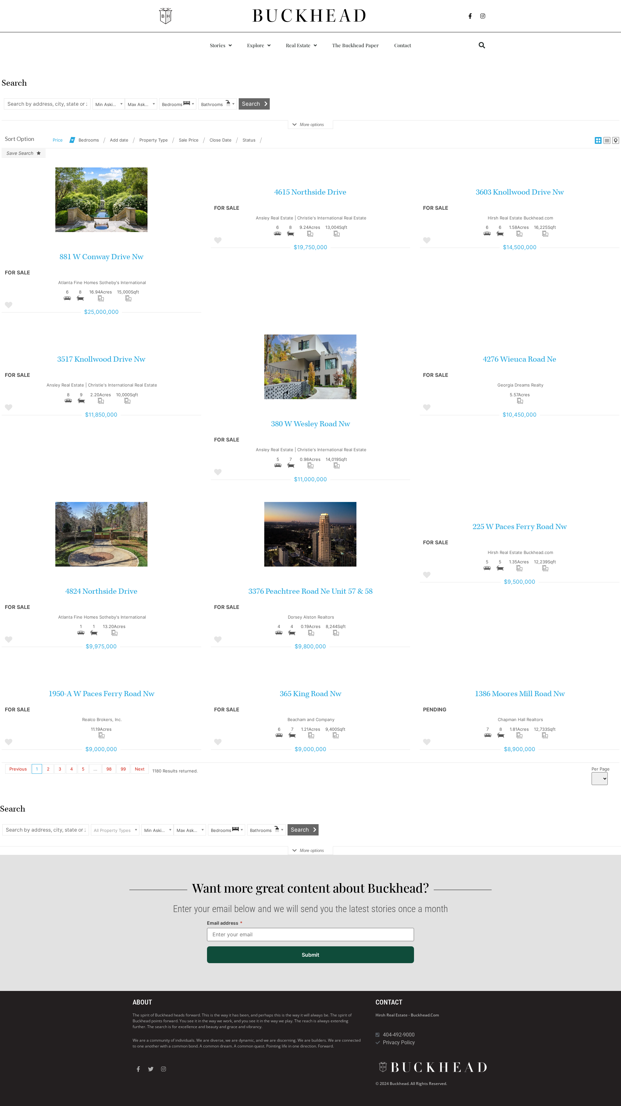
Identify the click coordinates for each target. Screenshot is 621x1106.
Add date (119, 140)
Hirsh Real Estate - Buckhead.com (407, 1015)
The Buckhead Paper (355, 45)
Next (140, 768)
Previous (18, 768)
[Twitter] (150, 1069)
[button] (481, 45)
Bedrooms (89, 140)
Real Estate (298, 45)
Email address (225, 923)
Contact (402, 45)
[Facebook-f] (470, 16)
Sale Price (189, 140)
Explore (255, 45)
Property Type (153, 140)
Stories (217, 45)
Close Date (221, 140)
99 (123, 768)
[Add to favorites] (8, 305)
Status (249, 140)
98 (109, 768)
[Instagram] (482, 16)
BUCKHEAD (310, 16)
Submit (310, 955)
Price (58, 140)
